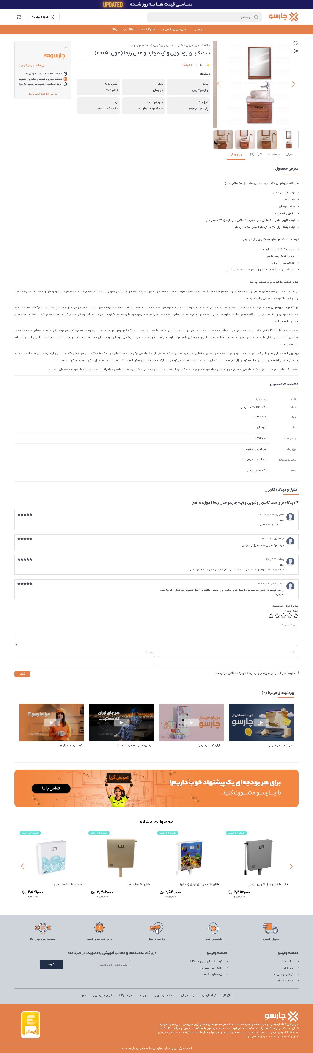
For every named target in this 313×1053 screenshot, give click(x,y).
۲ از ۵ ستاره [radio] (289, 615)
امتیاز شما (292, 611)
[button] (219, 84)
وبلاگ (114, 29)
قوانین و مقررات (284, 974)
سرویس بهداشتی (175, 29)
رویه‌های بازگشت (212, 974)
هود (83, 995)
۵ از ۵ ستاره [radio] (271, 615)
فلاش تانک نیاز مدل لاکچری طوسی (269, 884)
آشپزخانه (151, 29)
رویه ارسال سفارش (211, 968)
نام (293, 652)
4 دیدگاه (187, 65)
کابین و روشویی (163, 45)
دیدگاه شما (289, 625)
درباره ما (289, 968)
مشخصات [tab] (274, 154)
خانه (207, 45)
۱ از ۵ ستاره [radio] (296, 615)
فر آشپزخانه (125, 995)
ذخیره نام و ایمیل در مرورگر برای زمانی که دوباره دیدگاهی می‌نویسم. (255, 673)
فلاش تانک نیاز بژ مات (139, 884)
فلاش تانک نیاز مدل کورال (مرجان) (201, 884)
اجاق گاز (227, 995)
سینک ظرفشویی (164, 995)
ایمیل (150, 652)
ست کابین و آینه (138, 45)
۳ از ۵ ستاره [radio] (283, 615)
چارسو (198, 29)
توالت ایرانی (209, 995)
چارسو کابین (260, 417)
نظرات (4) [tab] (256, 154)
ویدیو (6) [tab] (236, 154)
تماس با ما (287, 961)
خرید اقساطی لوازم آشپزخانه (205, 961)
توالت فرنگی (188, 995)
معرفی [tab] (289, 154)
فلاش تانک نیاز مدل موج (69, 884)
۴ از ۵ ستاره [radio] (277, 615)
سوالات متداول (284, 980)
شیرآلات (131, 29)
